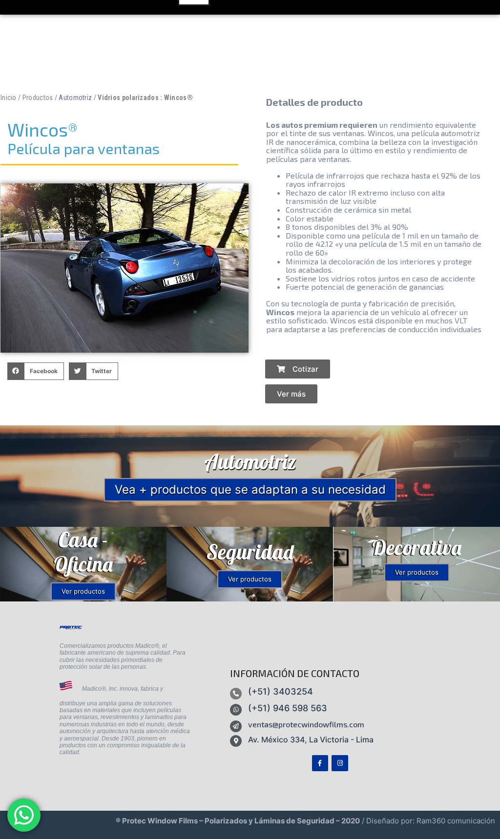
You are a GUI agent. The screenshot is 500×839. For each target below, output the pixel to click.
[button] (35, 371)
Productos (37, 97)
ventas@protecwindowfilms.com (306, 724)
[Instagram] (340, 763)
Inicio (8, 97)
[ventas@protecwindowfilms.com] (236, 726)
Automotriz (75, 97)
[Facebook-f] (320, 763)
